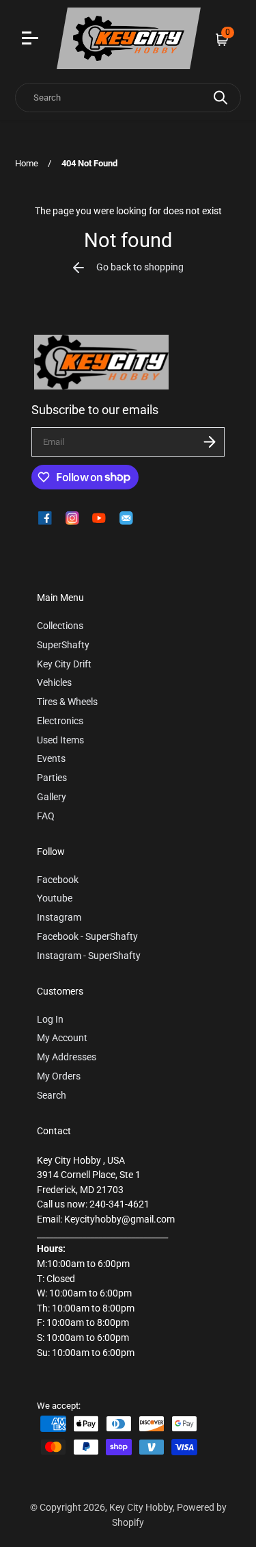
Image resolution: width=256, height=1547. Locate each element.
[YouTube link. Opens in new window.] (99, 518)
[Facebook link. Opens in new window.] (45, 518)
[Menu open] (31, 40)
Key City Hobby (141, 1507)
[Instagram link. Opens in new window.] (72, 518)
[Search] (220, 97)
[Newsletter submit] (210, 442)
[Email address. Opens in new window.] (126, 518)
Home (26, 163)
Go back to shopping (140, 267)
